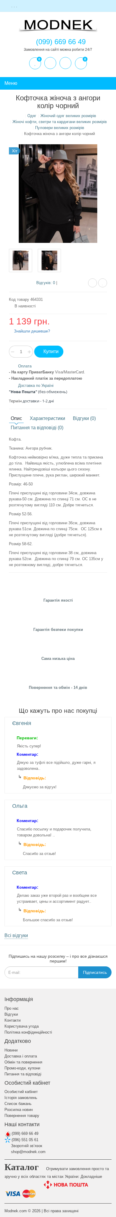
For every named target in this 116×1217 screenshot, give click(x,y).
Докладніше (91, 1176)
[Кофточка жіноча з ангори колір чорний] (20, 260)
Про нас (11, 1008)
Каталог (21, 1167)
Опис (16, 418)
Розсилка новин (18, 1109)
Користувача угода (21, 1026)
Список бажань (18, 1103)
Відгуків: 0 (45, 283)
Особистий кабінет (21, 1091)
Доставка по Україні (36, 385)
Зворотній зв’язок (26, 1146)
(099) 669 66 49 (24, 1133)
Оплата (25, 366)
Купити (50, 351)
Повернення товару (21, 1115)
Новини (11, 1050)
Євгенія (21, 723)
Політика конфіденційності (28, 1032)
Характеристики (47, 418)
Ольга (19, 806)
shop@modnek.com (28, 1151)
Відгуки (11, 1014)
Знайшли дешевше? (31, 331)
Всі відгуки (16, 935)
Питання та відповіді (22, 1074)
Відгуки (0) (84, 418)
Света (19, 873)
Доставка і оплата (20, 1056)
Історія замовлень (20, 1097)
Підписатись (95, 972)
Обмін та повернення (23, 1062)
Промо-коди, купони (22, 1068)
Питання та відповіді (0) (37, 427)
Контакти (12, 1020)
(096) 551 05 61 (24, 1140)
